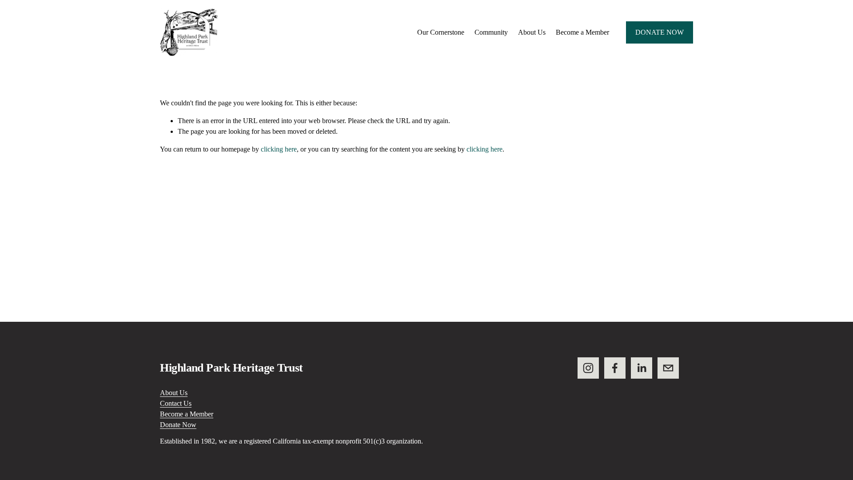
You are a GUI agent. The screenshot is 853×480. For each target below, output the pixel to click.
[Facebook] (615, 368)
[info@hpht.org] (668, 368)
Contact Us (175, 403)
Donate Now (659, 32)
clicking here (279, 149)
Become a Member (582, 32)
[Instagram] (588, 368)
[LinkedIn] (641, 368)
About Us (173, 392)
